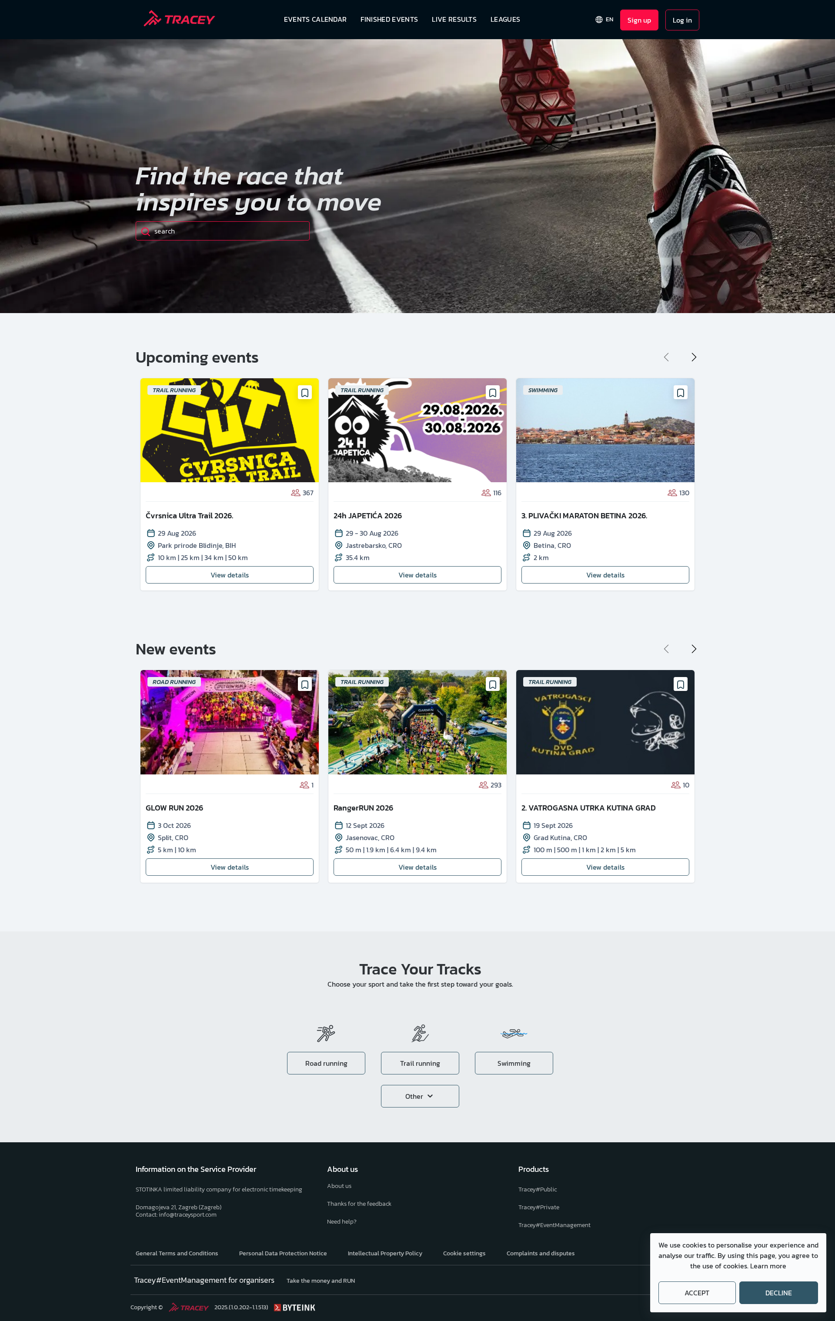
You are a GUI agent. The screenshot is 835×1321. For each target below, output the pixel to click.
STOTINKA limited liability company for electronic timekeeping (219, 1189)
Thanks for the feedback (359, 1203)
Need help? (342, 1221)
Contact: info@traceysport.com (176, 1214)
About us (339, 1186)
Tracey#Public (537, 1189)
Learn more (768, 1266)
